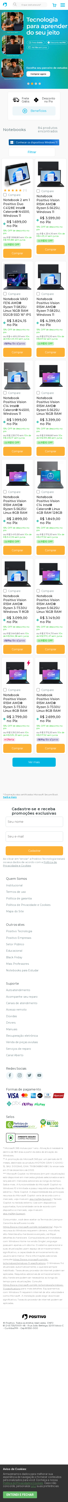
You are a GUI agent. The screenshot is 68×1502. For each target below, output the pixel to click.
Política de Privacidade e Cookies (28, 905)
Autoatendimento (18, 990)
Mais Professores (17, 963)
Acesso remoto (16, 1009)
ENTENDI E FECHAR (20, 1495)
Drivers (10, 1022)
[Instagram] (20, 1075)
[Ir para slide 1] (28, 84)
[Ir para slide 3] (36, 84)
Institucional (14, 885)
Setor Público (15, 944)
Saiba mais (10, 797)
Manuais (11, 1029)
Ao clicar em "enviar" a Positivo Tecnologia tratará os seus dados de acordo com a (34, 862)
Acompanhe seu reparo (22, 996)
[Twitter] (29, 1075)
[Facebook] (10, 1075)
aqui (33, 1486)
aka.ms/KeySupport (40, 1199)
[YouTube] (39, 1075)
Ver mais (34, 762)
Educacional (14, 950)
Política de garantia (19, 898)
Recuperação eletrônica (22, 1035)
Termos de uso (16, 892)
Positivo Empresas (18, 938)
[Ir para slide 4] (40, 84)
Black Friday (14, 957)
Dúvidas (11, 1016)
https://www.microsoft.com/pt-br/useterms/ (28, 1226)
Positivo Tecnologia (19, 931)
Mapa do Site (15, 911)
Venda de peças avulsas (22, 1042)
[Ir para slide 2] (32, 84)
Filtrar (32, 152)
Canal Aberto (14, 1055)
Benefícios (38, 111)
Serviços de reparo (18, 1048)
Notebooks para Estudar (22, 970)
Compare (14, 195)
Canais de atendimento (21, 1003)
